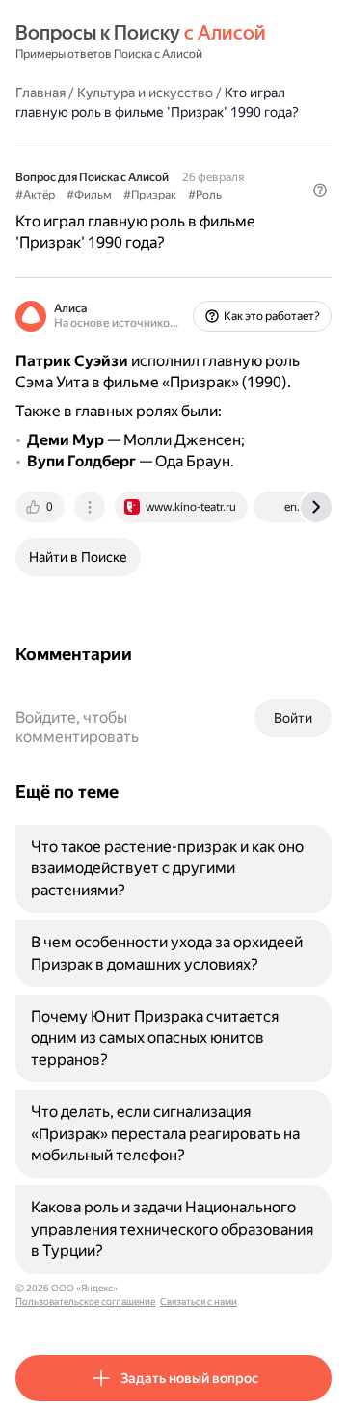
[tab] (41, 507)
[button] (320, 189)
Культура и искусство (145, 92)
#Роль (205, 194)
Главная (40, 92)
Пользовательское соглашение (85, 1301)
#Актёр (35, 194)
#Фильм (89, 194)
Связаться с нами (198, 1301)
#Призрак (149, 194)
